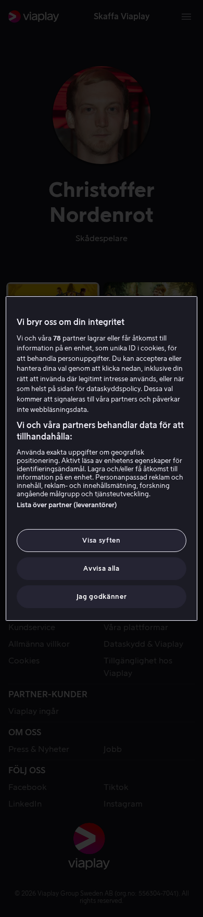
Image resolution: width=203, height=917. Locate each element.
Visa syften (101, 540)
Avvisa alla (101, 568)
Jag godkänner (101, 596)
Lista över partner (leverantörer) (67, 504)
